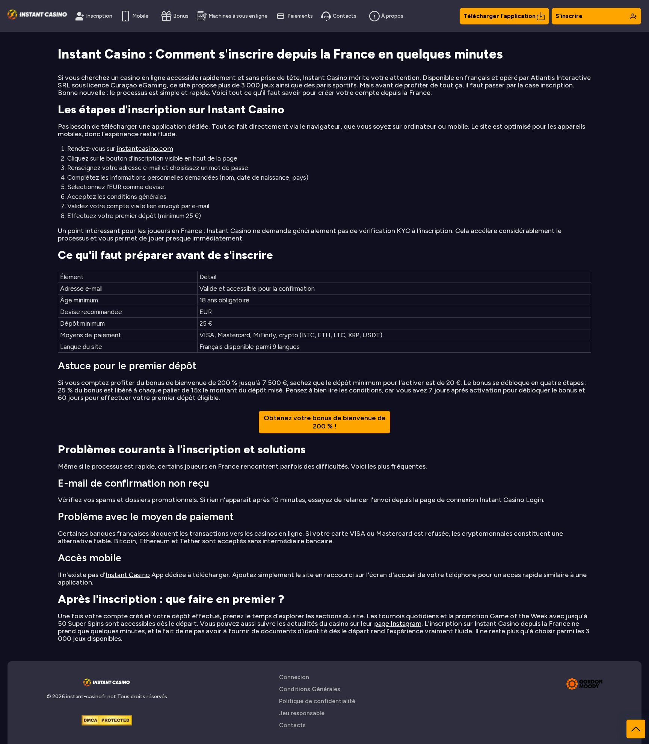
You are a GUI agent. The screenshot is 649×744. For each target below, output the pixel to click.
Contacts (344, 16)
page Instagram (397, 623)
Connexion (294, 677)
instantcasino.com (144, 148)
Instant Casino (128, 575)
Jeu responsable (301, 713)
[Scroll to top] (635, 729)
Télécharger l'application (499, 16)
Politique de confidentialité (317, 701)
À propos (392, 16)
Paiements (300, 16)
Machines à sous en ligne (237, 16)
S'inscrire (569, 16)
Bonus (181, 16)
